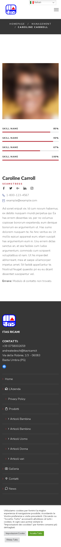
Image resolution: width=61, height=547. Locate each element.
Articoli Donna (19, 449)
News (12, 489)
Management (41, 23)
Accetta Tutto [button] (36, 533)
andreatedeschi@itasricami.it (19, 351)
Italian (37, 2)
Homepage (17, 23)
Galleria (14, 469)
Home (9, 379)
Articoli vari (17, 459)
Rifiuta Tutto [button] (12, 539)
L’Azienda (14, 389)
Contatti (13, 479)
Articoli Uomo (19, 439)
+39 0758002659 (13, 346)
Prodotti (14, 409)
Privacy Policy (16, 399)
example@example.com (21, 200)
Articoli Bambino (20, 429)
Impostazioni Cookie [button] (15, 533)
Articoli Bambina (20, 419)
